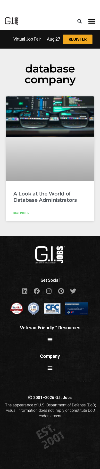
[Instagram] (49, 291)
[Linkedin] (24, 291)
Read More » (21, 213)
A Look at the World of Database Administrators (45, 197)
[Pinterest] (61, 291)
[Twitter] (73, 291)
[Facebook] (37, 291)
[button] (80, 21)
